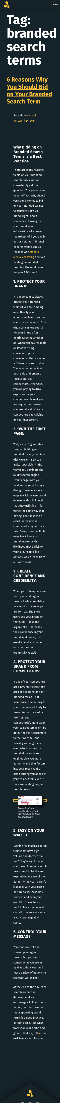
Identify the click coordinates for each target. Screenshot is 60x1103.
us (39, 1033)
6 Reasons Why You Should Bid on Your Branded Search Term (29, 90)
